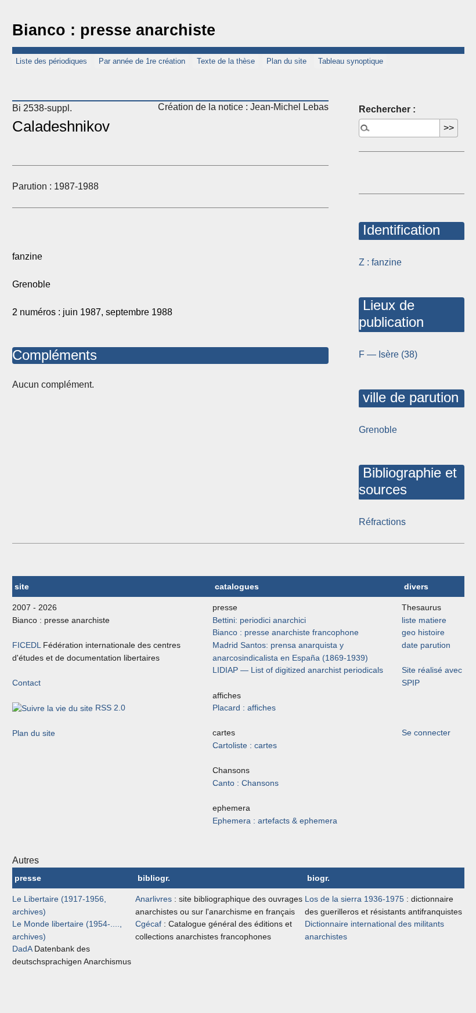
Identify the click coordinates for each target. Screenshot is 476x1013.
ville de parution (409, 397)
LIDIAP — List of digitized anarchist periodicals (297, 670)
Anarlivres (153, 898)
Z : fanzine (380, 262)
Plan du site (286, 61)
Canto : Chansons (245, 783)
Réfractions (382, 522)
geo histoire (423, 632)
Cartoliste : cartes (244, 745)
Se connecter (426, 732)
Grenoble (378, 430)
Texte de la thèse (226, 61)
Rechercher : (387, 109)
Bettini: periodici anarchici (259, 620)
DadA (22, 948)
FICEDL (26, 645)
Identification (399, 230)
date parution (426, 645)
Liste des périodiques (51, 61)
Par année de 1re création (142, 61)
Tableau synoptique (350, 61)
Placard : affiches (244, 707)
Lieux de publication (391, 313)
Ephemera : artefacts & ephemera (274, 820)
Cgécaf (148, 923)
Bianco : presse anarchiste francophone (285, 632)
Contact (26, 682)
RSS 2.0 (109, 707)
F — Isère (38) (388, 354)
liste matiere (424, 620)
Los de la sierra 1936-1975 (354, 898)
